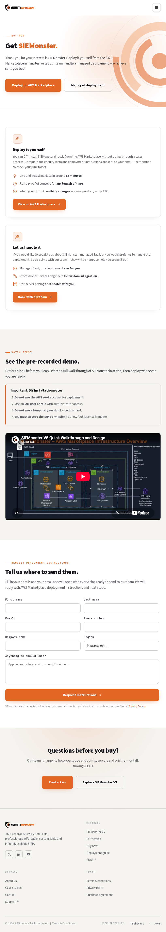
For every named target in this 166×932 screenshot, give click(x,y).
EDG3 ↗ (91, 860)
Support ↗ (12, 902)
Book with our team (32, 297)
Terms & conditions (98, 881)
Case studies (13, 888)
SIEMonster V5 (95, 832)
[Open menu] (156, 7)
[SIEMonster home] (19, 7)
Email (9, 618)
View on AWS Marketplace (36, 204)
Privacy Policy (137, 706)
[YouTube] (28, 854)
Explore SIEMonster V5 (100, 782)
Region (89, 637)
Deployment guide (98, 853)
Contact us (57, 782)
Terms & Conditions (63, 923)
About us (11, 881)
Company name (15, 637)
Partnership (93, 839)
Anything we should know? (25, 656)
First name (13, 599)
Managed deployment (88, 85)
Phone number (94, 618)
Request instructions (79, 695)
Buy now (92, 846)
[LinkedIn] (19, 854)
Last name (91, 599)
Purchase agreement (99, 895)
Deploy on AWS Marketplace (33, 85)
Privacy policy (94, 888)
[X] (9, 854)
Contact (10, 895)
